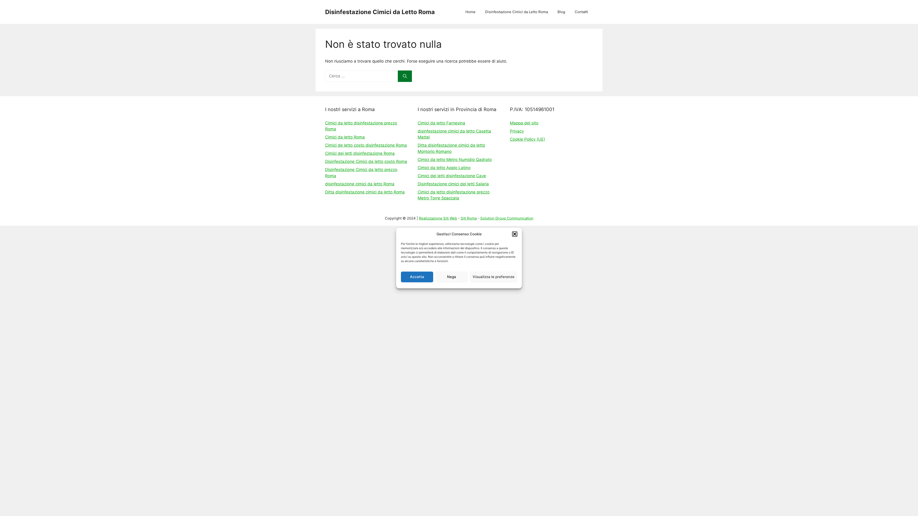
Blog (561, 12)
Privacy (517, 131)
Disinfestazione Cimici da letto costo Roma (366, 161)
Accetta (417, 276)
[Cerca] (405, 76)
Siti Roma (469, 218)
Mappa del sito (524, 123)
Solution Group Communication (506, 218)
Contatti (581, 12)
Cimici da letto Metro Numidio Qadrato (455, 159)
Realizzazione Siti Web (438, 218)
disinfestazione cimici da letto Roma (359, 184)
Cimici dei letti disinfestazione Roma (360, 153)
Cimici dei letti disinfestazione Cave (452, 175)
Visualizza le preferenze (493, 276)
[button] (514, 234)
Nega (451, 276)
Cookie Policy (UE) (527, 139)
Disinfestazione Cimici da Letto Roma (380, 12)
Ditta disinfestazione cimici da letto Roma (365, 192)
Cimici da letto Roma (345, 137)
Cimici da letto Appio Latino (444, 167)
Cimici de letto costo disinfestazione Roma (366, 145)
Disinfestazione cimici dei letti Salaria (453, 184)
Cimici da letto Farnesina (441, 123)
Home (470, 12)
